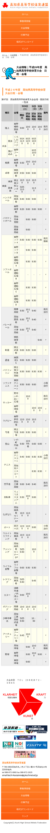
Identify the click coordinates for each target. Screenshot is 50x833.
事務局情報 (25, 21)
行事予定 (25, 35)
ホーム (25, 14)
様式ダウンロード (25, 42)
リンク (25, 49)
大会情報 (25, 28)
